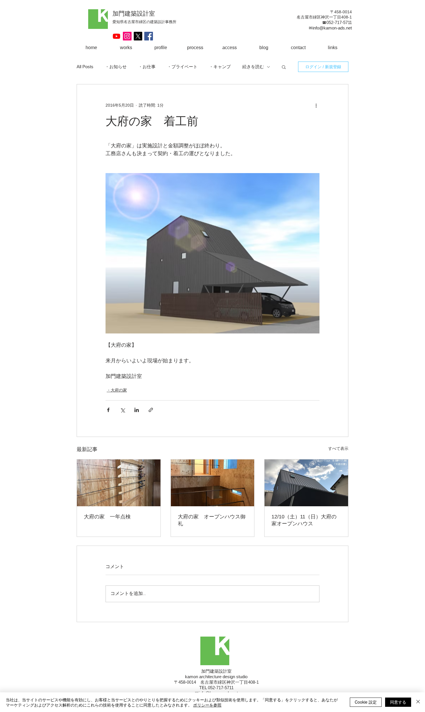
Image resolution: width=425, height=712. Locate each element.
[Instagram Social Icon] (127, 36)
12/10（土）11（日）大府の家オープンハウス (304, 520)
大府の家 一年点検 (107, 517)
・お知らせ (116, 66)
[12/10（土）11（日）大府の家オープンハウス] (306, 482)
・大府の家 (117, 390)
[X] (138, 36)
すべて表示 (338, 448)
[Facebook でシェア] (108, 410)
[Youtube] (116, 36)
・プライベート (182, 66)
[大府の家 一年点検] (118, 482)
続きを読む (253, 66)
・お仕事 (147, 66)
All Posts (85, 66)
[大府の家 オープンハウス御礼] (212, 482)
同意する (398, 702)
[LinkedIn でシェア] (136, 410)
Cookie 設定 (366, 702)
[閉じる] (418, 702)
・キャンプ (220, 66)
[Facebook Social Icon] (148, 36)
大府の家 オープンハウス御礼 (211, 520)
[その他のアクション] (316, 105)
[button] (284, 66)
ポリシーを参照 (207, 705)
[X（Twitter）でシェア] (122, 410)
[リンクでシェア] (151, 410)
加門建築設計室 (133, 13)
